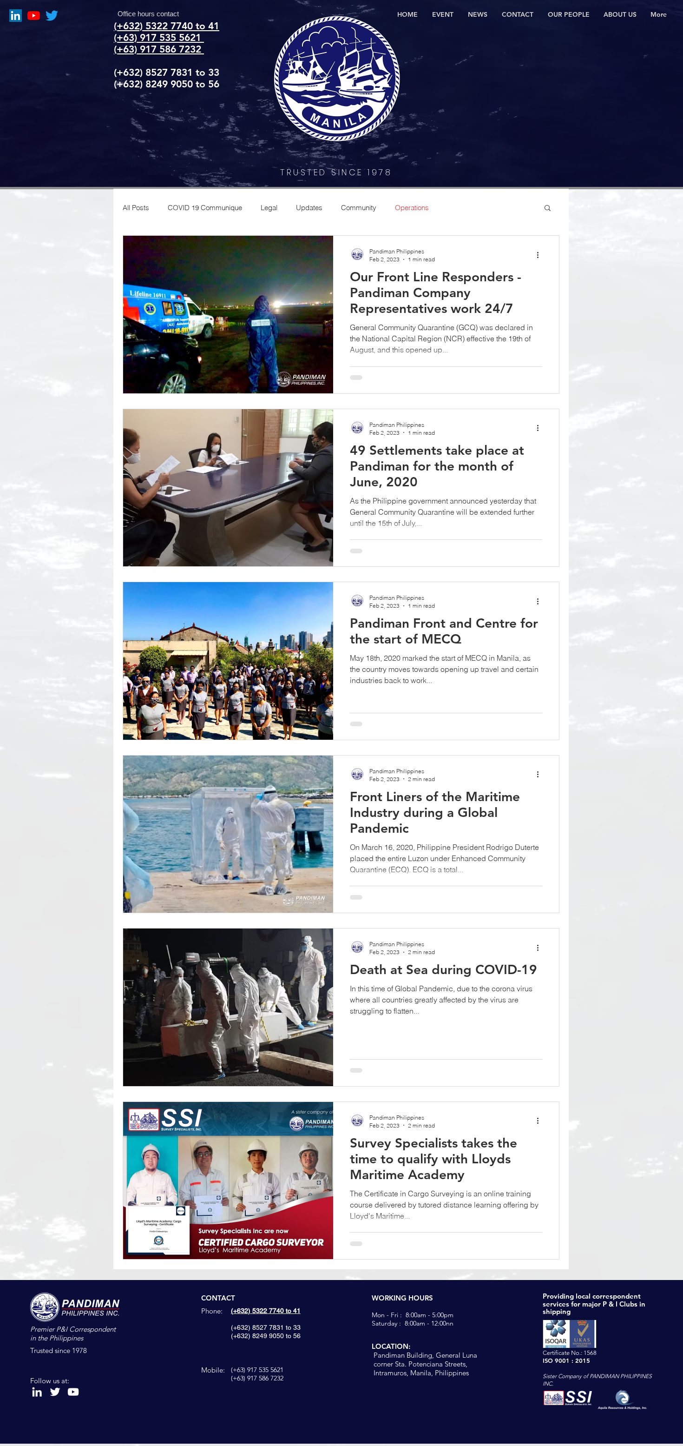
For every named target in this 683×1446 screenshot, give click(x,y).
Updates (309, 207)
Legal (269, 207)
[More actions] (540, 254)
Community (358, 207)
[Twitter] (52, 15)
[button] (547, 208)
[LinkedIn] (15, 15)
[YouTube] (33, 15)
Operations (412, 207)
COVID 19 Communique (205, 207)
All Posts (136, 207)
